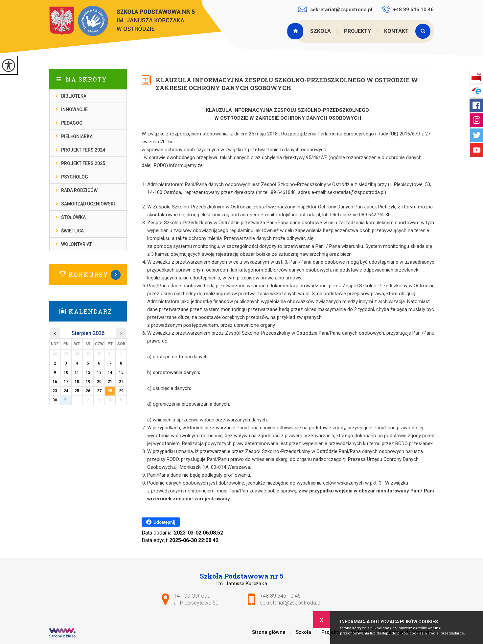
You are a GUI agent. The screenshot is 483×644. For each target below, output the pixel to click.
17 (66, 381)
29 (121, 391)
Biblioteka (73, 96)
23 (55, 391)
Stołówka (73, 217)
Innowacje (74, 109)
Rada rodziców (79, 190)
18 (77, 381)
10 (66, 372)
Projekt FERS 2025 (83, 163)
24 (66, 391)
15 (121, 372)
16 (55, 381)
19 (88, 381)
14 (110, 372)
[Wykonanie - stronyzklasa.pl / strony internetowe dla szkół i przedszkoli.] (62, 633)
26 (88, 391)
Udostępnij (164, 522)
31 (66, 400)
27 (99, 391)
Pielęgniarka (77, 136)
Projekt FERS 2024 (83, 150)
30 (55, 400)
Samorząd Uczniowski (88, 203)
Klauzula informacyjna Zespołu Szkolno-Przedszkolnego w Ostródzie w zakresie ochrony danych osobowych (287, 84)
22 (121, 381)
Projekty (357, 31)
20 (99, 381)
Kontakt (396, 31)
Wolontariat (76, 244)
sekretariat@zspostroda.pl (341, 9)
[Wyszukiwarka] (424, 31)
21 (110, 381)
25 (77, 391)
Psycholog (74, 176)
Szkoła (320, 31)
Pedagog (71, 123)
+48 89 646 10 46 (413, 9)
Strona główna (296, 31)
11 (77, 372)
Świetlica (72, 230)
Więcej (88, 275)
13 (99, 372)
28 (110, 391)
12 (88, 372)
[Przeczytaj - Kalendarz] (98, 311)
